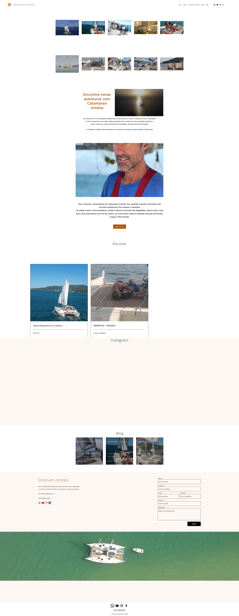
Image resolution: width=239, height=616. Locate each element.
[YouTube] (43, 503)
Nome (160, 478)
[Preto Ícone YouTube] (217, 5)
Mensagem (161, 507)
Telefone (183, 493)
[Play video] (139, 102)
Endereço (161, 485)
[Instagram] (220, 5)
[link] (59, 325)
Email (160, 493)
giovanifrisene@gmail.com (46, 493)
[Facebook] (223, 5)
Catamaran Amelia (24, 4)
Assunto (160, 500)
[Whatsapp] (214, 5)
